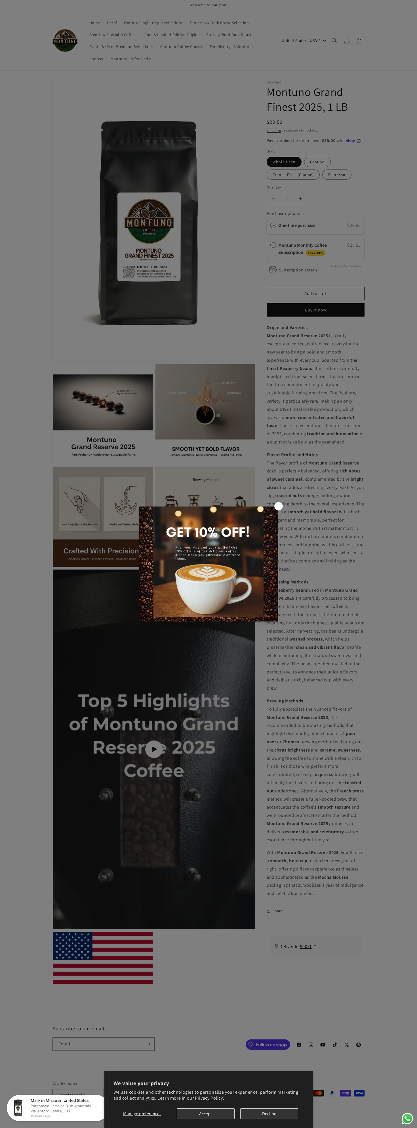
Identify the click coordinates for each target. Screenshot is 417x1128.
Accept (205, 1114)
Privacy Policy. (209, 1098)
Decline (269, 1114)
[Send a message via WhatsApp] (407, 1118)
